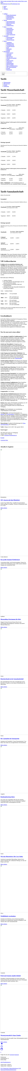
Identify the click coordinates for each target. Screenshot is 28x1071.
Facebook (12, 1054)
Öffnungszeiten (6, 82)
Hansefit (2, 414)
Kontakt (5, 85)
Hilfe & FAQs (6, 83)
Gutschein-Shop (4, 440)
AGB (19, 1068)
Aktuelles (5, 8)
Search (5, 6)
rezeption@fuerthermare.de (10, 435)
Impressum (3, 1069)
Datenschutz (6, 1068)
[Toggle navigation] (1, 11)
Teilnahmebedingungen (11, 1069)
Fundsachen (6, 86)
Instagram (16, 1054)
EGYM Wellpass (10, 414)
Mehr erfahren (4, 508)
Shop (4, 7)
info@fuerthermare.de (6, 1062)
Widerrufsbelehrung (13, 1068)
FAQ (2, 1068)
